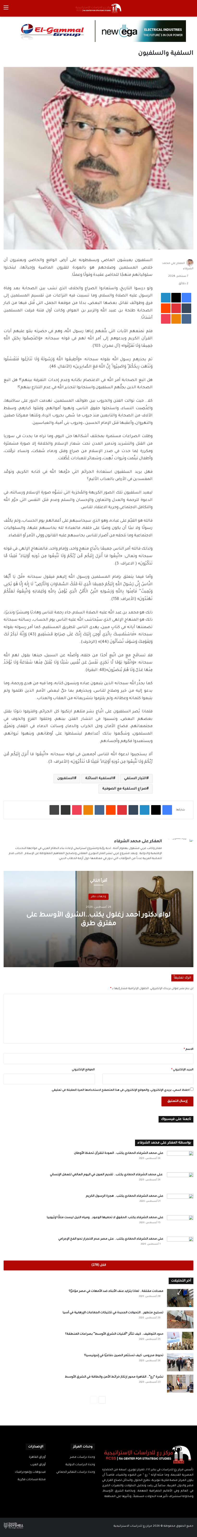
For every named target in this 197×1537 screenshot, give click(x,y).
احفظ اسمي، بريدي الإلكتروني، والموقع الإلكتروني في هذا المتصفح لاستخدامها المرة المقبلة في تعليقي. (120, 1090)
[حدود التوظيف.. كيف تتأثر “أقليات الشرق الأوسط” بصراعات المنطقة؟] (180, 1341)
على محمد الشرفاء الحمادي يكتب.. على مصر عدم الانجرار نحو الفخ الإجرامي (110, 1239)
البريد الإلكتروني (182, 1069)
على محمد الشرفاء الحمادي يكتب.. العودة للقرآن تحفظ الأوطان (118, 1153)
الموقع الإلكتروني (83, 1069)
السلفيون (65, 779)
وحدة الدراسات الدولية (80, 1464)
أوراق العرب (38, 1464)
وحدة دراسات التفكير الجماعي (75, 1472)
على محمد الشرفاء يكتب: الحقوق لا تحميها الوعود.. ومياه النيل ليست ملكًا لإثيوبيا (105, 1217)
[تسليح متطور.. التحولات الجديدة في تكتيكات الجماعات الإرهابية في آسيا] (180, 1319)
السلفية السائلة (99, 779)
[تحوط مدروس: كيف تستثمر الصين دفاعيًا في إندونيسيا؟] (180, 1362)
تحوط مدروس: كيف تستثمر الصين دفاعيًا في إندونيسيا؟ (123, 1355)
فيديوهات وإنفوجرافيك (30, 1472)
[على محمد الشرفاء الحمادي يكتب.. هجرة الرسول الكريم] (180, 1203)
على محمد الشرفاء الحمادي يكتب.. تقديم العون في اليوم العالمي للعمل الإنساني (106, 1174)
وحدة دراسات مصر (82, 1457)
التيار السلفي (135, 779)
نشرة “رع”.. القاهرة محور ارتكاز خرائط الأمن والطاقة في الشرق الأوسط (114, 1377)
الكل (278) (98, 1265)
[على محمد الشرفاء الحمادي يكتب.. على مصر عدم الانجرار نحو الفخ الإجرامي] (180, 1246)
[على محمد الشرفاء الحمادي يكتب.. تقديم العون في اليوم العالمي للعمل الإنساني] (180, 1181)
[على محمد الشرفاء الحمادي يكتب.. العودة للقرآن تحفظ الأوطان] (180, 1160)
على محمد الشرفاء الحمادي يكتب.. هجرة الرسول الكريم (124, 1196)
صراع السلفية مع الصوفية (124, 789)
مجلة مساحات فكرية (32, 1479)
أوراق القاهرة (37, 1457)
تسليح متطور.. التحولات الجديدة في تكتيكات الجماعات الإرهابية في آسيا (113, 1312)
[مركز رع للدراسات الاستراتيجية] (98, 8)
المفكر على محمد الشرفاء (138, 841)
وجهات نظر (98, 896)
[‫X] (151, 1506)
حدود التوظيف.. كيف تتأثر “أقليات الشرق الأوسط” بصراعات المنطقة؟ (114, 1334)
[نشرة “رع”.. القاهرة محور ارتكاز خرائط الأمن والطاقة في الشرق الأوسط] (180, 1384)
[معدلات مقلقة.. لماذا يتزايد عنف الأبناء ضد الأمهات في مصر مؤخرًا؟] (180, 1298)
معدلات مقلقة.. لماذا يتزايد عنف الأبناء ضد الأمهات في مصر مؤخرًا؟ (116, 1291)
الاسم (188, 1049)
